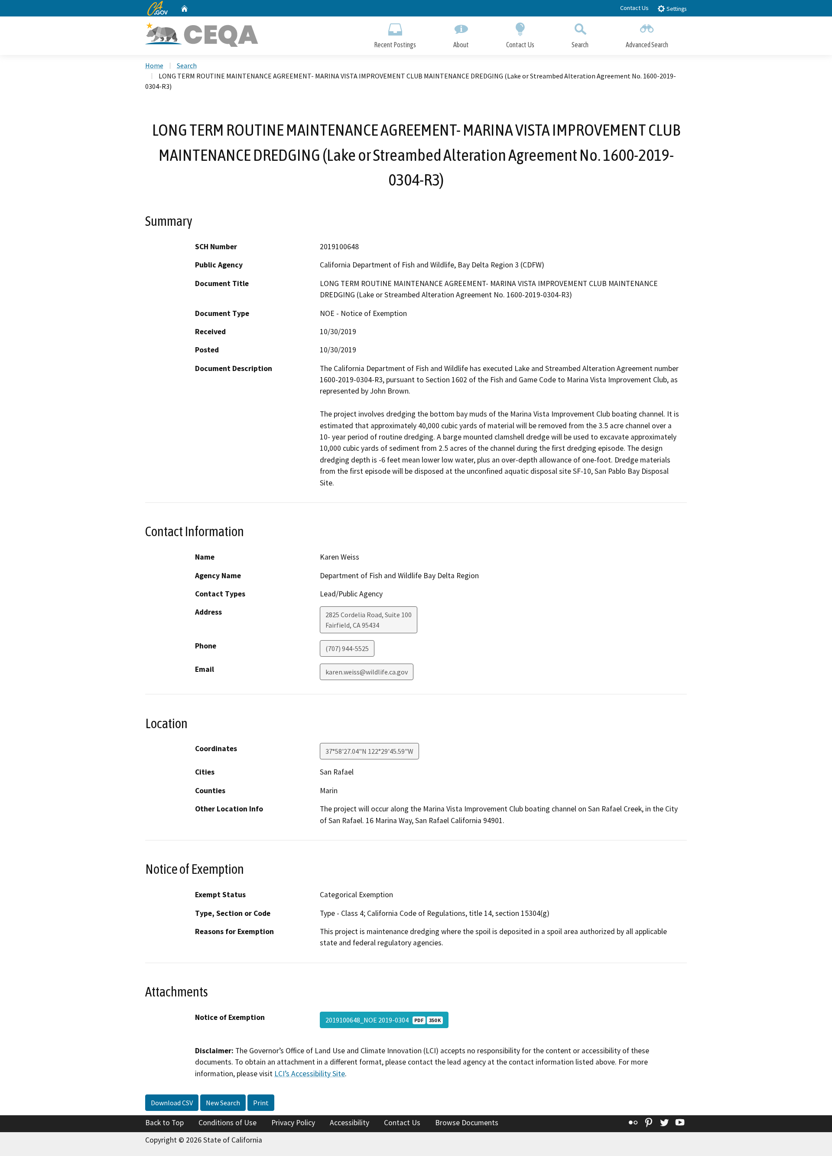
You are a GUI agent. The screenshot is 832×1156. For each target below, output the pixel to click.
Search (580, 45)
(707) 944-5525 (347, 648)
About (461, 45)
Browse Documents (466, 1122)
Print (261, 1102)
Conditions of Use (227, 1122)
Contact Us (634, 8)
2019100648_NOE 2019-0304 (383, 1020)
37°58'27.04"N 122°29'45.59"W (369, 751)
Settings (675, 9)
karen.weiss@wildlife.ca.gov (366, 672)
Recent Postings (395, 45)
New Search (223, 1102)
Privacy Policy (293, 1122)
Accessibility (349, 1122)
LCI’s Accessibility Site (309, 1073)
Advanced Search (647, 45)
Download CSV (172, 1102)
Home (154, 65)
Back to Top (164, 1122)
